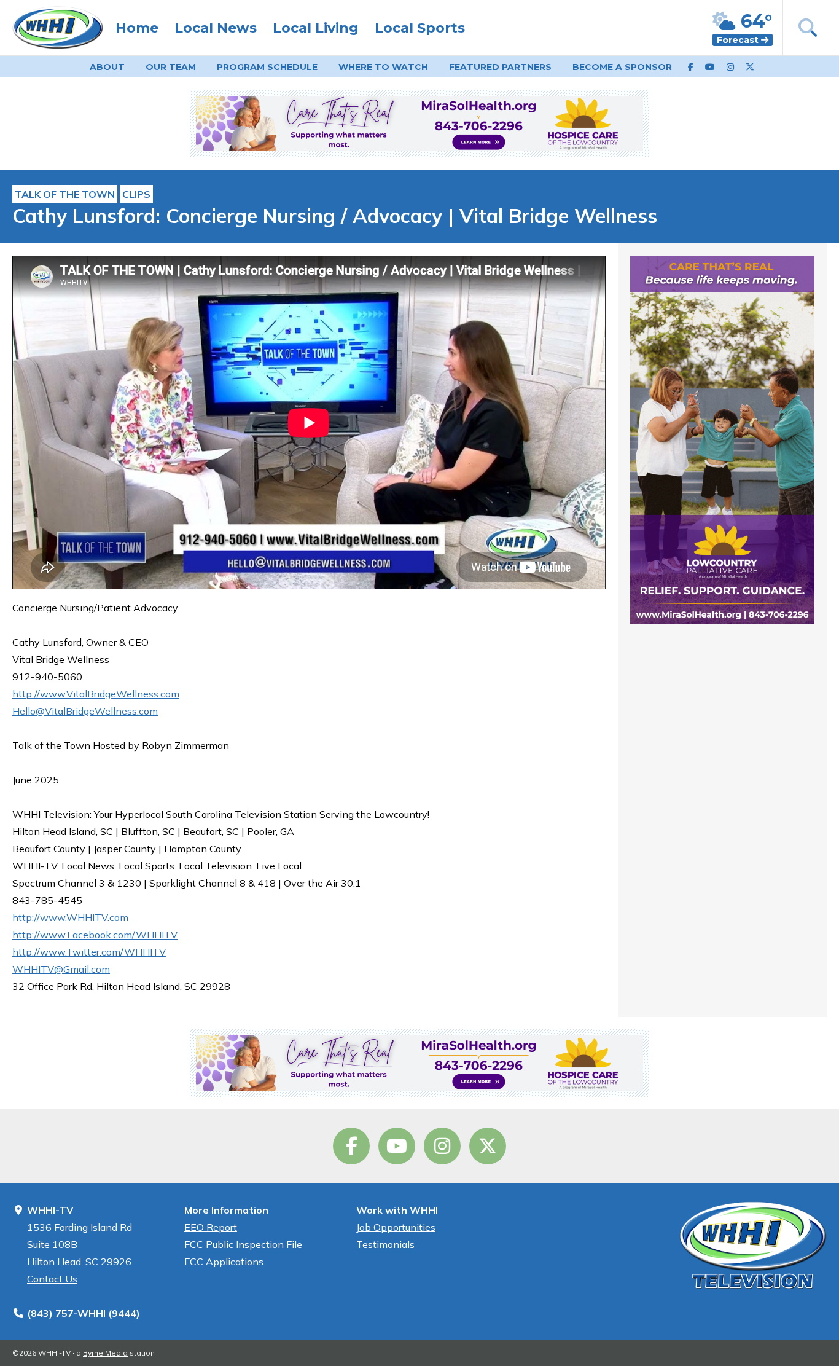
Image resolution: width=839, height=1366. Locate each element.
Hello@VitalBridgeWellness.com (85, 711)
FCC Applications (223, 1261)
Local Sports (420, 28)
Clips (136, 194)
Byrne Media (105, 1352)
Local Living (316, 28)
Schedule (267, 67)
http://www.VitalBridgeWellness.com (95, 694)
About (107, 67)
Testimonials (385, 1244)
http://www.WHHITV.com (70, 917)
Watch (383, 67)
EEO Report (210, 1227)
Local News (215, 28)
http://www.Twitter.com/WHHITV (89, 952)
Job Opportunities (395, 1227)
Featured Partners (500, 67)
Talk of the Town (65, 194)
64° (754, 21)
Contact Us (52, 1279)
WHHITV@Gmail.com (61, 969)
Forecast (739, 39)
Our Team (171, 67)
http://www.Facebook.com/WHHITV (95, 934)
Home (136, 28)
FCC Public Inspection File (243, 1244)
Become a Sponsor (622, 67)
